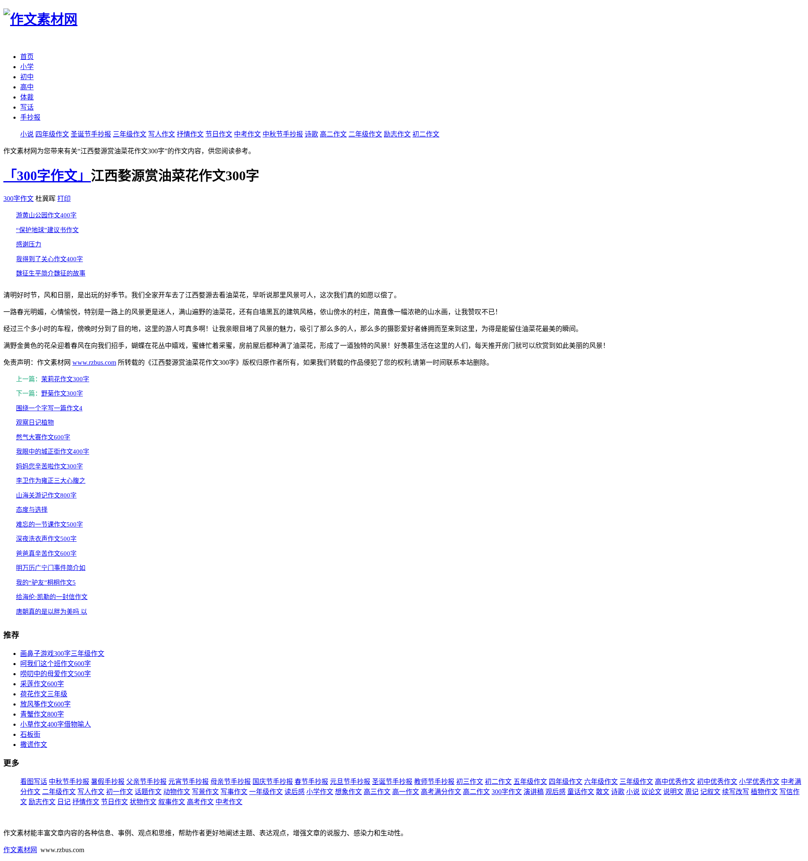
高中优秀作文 (675, 781)
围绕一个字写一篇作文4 (49, 408)
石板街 (30, 734)
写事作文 (234, 791)
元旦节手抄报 (350, 781)
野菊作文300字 (62, 393)
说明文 (673, 791)
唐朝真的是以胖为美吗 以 (51, 611)
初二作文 (425, 134)
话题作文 (148, 791)
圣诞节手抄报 (91, 134)
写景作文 (205, 791)
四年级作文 (52, 134)
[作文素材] (40, 19)
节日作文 (218, 134)
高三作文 (377, 791)
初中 (27, 76)
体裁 (27, 97)
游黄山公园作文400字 (46, 215)
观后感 (555, 791)
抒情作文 (190, 134)
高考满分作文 (441, 791)
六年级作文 (601, 781)
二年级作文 (365, 134)
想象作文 (348, 791)
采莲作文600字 (42, 683)
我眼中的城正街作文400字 (52, 451)
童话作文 (580, 791)
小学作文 (319, 791)
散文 (602, 791)
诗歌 (311, 134)
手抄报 (30, 117)
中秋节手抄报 (283, 134)
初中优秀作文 (717, 781)
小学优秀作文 (759, 781)
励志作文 (397, 134)
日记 (64, 801)
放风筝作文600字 (45, 704)
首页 (27, 56)
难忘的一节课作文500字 (49, 524)
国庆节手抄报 (272, 781)
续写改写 (735, 791)
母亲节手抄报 (230, 781)
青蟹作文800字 (42, 714)
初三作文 (469, 781)
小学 (27, 66)
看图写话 (33, 781)
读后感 (294, 791)
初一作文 (119, 791)
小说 (27, 134)
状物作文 (143, 801)
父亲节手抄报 (146, 781)
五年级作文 (530, 781)
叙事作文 (171, 801)
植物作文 (764, 791)
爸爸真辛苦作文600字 (46, 553)
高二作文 (333, 134)
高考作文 (200, 801)
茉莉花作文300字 (65, 379)
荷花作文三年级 (43, 694)
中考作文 (247, 134)
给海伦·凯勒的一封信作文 (52, 597)
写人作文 (161, 134)
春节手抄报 (311, 781)
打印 (64, 198)
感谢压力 (28, 244)
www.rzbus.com (94, 362)
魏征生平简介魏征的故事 (50, 273)
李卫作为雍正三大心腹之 (50, 480)
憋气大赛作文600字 (43, 437)
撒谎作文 (33, 744)
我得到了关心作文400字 (49, 259)
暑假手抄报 (108, 781)
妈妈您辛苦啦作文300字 (49, 466)
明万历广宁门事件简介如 (50, 567)
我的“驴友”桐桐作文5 (46, 582)
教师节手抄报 (434, 781)
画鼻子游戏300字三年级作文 (62, 653)
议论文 (651, 791)
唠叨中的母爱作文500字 (55, 673)
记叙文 (710, 791)
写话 (27, 107)
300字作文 (18, 198)
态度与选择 (32, 509)
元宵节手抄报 (188, 781)
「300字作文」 (47, 175)
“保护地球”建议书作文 (47, 230)
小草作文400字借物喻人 (55, 724)
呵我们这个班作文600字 (55, 663)
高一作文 (405, 791)
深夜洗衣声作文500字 (46, 538)
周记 (692, 791)
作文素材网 (20, 849)
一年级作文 (266, 791)
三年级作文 (129, 134)
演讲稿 (534, 791)
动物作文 (176, 791)
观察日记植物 (35, 422)
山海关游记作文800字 (46, 495)
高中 (27, 87)
